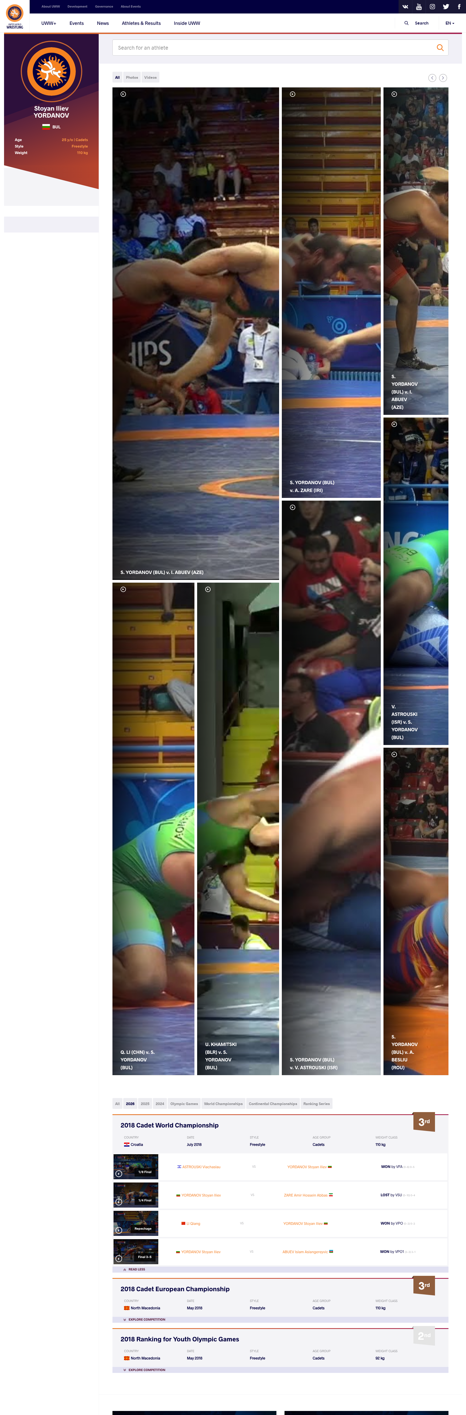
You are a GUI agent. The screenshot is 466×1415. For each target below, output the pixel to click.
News (103, 23)
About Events (131, 7)
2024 (160, 1103)
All (117, 77)
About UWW (51, 7)
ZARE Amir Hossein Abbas (306, 1195)
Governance (104, 7)
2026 (130, 1103)
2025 (145, 1103)
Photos (132, 77)
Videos (150, 77)
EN (449, 23)
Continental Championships (273, 1103)
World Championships (223, 1103)
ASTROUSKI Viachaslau (202, 1166)
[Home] (15, 16)
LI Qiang (193, 1223)
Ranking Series (316, 1103)
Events (77, 23)
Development (78, 7)
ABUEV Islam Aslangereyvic (305, 1251)
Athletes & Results (141, 23)
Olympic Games (184, 1103)
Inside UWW (187, 23)
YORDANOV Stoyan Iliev (307, 1166)
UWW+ (48, 23)
